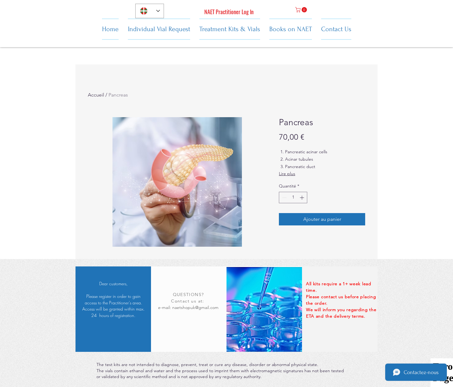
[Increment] (302, 197)
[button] (301, 9)
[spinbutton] (293, 197)
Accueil (96, 95)
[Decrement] (284, 197)
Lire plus (287, 173)
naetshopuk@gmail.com (195, 307)
